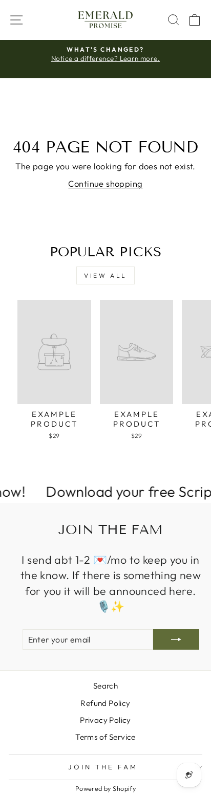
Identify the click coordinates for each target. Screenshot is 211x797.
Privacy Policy (105, 720)
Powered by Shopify (105, 788)
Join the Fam (103, 767)
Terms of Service (105, 737)
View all (105, 275)
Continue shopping (105, 183)
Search (105, 686)
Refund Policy (105, 703)
